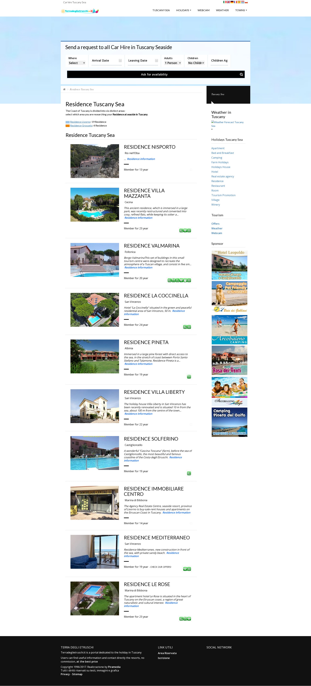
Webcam (204, 10)
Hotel (214, 171)
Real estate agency (222, 176)
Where (72, 58)
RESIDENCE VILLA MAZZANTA (144, 193)
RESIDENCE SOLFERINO (151, 439)
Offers (215, 223)
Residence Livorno (80, 121)
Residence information (141, 159)
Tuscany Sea (161, 10)
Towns (240, 10)
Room (215, 190)
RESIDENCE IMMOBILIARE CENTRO (154, 491)
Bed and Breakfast (222, 153)
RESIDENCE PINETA (146, 342)
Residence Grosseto (81, 125)
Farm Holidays (220, 162)
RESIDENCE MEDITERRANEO (157, 537)
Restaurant (218, 186)
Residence (217, 181)
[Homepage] (64, 89)
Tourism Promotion (223, 195)
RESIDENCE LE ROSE (147, 584)
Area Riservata (167, 653)
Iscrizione (164, 658)
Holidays (182, 10)
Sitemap (77, 674)
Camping (216, 157)
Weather (222, 10)
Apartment (218, 148)
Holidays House (220, 167)
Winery (215, 204)
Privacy (65, 674)
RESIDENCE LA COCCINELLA (156, 295)
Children (193, 58)
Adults (168, 58)
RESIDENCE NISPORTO (149, 147)
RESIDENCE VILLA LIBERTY (154, 392)
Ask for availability (154, 74)
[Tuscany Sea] (80, 9)
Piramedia (114, 667)
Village (215, 200)
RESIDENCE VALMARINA (151, 245)
